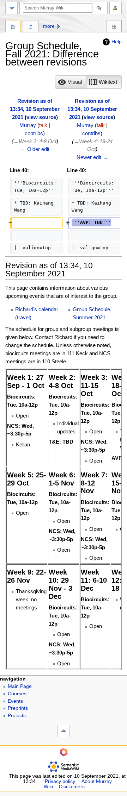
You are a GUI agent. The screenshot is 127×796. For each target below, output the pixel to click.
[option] (70, 81)
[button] (70, 82)
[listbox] (88, 82)
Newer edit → (92, 157)
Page (13, 27)
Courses (17, 693)
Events (15, 701)
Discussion (30, 27)
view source (41, 117)
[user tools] (115, 8)
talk (43, 125)
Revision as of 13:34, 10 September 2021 (35, 109)
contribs (34, 133)
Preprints (18, 708)
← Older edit (34, 149)
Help (116, 41)
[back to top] (64, 731)
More (49, 26)
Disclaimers (72, 786)
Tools (114, 27)
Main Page (20, 686)
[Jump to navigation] (11, 8)
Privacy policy (60, 781)
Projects (17, 715)
